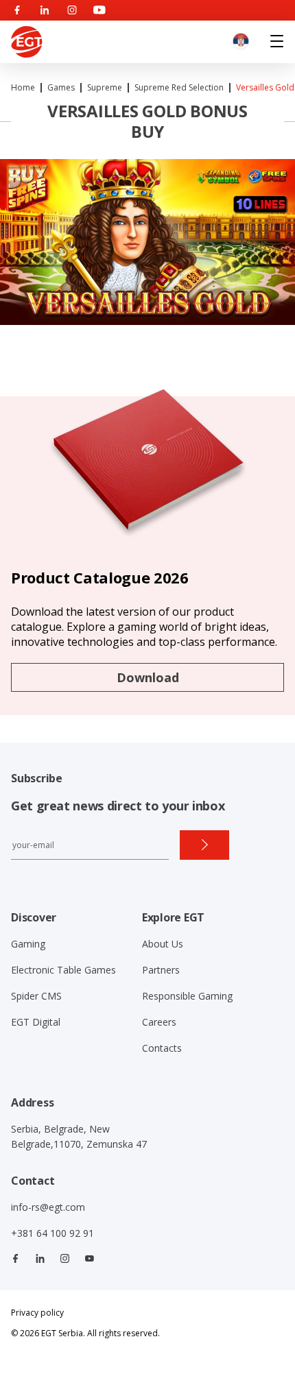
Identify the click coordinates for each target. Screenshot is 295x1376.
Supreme (104, 87)
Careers (159, 1021)
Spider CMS (36, 995)
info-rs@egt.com (48, 1207)
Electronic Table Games (63, 969)
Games (61, 87)
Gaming (28, 943)
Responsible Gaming (187, 995)
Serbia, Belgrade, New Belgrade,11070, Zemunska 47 (79, 1136)
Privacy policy (37, 1312)
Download (148, 677)
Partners (161, 969)
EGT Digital (35, 1021)
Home (23, 87)
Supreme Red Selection (179, 87)
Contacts (162, 1047)
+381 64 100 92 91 (52, 1233)
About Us (162, 943)
